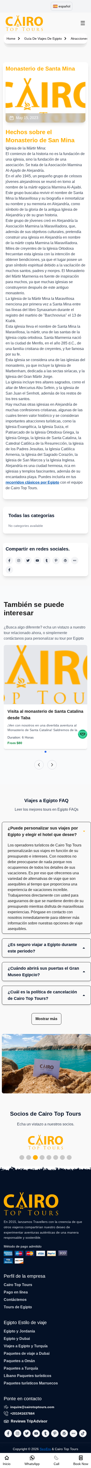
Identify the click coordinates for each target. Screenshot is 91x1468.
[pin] (56, 560)
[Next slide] (52, 764)
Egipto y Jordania (19, 1331)
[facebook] (9, 560)
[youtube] (37, 560)
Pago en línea (16, 1292)
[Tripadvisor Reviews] (82, 734)
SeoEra (45, 1449)
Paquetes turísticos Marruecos (31, 1383)
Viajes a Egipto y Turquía (26, 1346)
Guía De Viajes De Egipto (43, 38)
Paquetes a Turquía (21, 1368)
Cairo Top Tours (18, 1285)
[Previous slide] (39, 764)
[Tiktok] (9, 570)
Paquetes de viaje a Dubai (26, 1353)
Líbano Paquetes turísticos (27, 1376)
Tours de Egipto (18, 1307)
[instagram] (18, 560)
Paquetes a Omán (19, 1361)
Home (11, 38)
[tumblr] (46, 560)
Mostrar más (46, 1019)
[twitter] (28, 560)
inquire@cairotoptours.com (32, 1407)
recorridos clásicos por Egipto (32, 482)
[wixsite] (74, 560)
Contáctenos (15, 1300)
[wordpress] (65, 560)
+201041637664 (22, 1413)
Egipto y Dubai (17, 1339)
